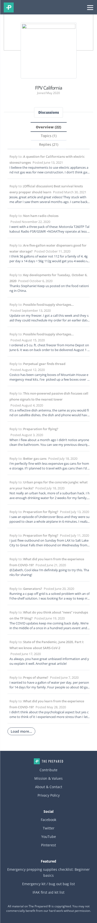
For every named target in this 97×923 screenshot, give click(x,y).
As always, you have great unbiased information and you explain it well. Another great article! (49, 661)
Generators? (32, 588)
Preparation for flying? (40, 429)
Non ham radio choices (40, 215)
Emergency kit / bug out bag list (48, 883)
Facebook (48, 819)
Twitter (48, 828)
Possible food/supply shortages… (48, 304)
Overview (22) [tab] (48, 127)
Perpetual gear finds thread (44, 363)
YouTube (48, 836)
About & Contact (48, 786)
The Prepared (9, 7)
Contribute (48, 770)
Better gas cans (35, 458)
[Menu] (90, 7)
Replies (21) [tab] (48, 144)
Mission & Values (48, 778)
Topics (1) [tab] (48, 135)
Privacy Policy (49, 795)
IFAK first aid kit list (48, 892)
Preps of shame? (35, 677)
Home (48, 761)
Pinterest (48, 845)
